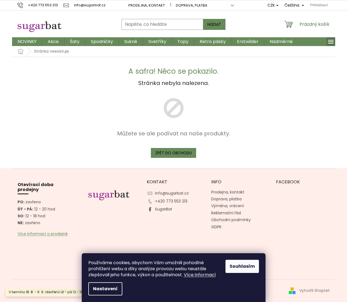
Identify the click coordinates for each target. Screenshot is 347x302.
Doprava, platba (191, 5)
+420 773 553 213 (171, 201)
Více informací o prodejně (43, 234)
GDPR (216, 227)
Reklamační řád (226, 213)
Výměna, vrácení (227, 206)
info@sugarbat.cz (172, 193)
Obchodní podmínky (231, 220)
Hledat (214, 24)
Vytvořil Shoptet (314, 290)
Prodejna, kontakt (146, 5)
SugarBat (163, 209)
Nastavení (105, 289)
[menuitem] (27, 41)
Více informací (200, 275)
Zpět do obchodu (173, 153)
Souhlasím (242, 266)
